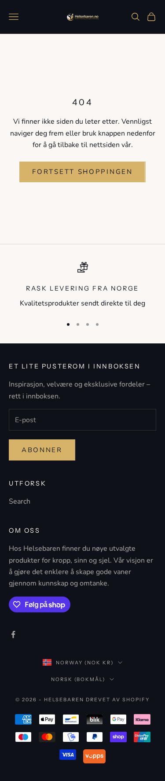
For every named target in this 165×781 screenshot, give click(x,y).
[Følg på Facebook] (13, 634)
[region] (82, 285)
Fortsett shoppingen (82, 171)
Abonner (42, 450)
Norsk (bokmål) (78, 679)
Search (19, 501)
